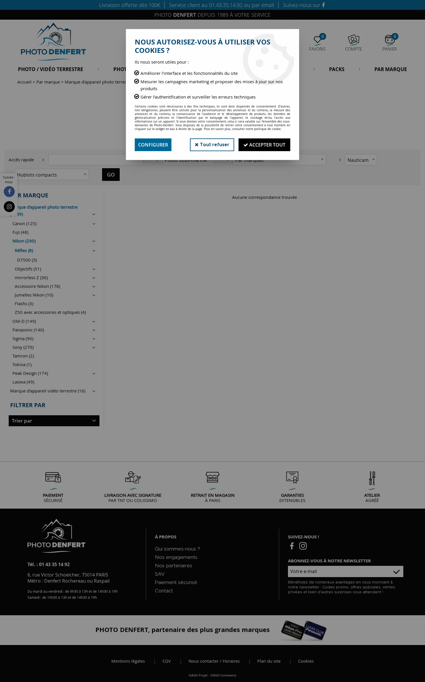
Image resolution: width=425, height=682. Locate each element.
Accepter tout (266, 145)
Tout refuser (214, 144)
